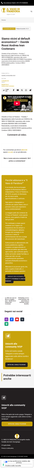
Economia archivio (9, 28)
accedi (10, 152)
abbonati (24, 150)
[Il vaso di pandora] (11, 10)
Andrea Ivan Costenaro (8, 86)
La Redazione (5, 80)
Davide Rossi (5, 84)
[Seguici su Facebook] (12, 319)
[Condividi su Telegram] (30, 90)
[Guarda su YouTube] (18, 90)
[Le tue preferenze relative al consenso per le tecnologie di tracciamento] (3, 465)
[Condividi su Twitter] (22, 90)
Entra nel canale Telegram (16, 364)
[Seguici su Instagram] (6, 319)
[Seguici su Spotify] (6, 324)
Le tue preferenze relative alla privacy (19, 462)
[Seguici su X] (22, 319)
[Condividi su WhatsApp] (26, 90)
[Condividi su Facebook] (13, 90)
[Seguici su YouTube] (17, 319)
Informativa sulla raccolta (11, 466)
